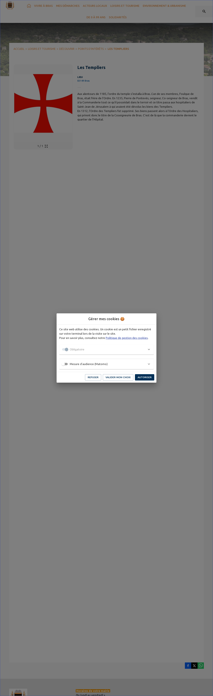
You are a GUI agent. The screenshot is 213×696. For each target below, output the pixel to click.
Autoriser (145, 377)
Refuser (93, 377)
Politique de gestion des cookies (127, 337)
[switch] (63, 364)
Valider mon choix (118, 377)
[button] (106, 349)
